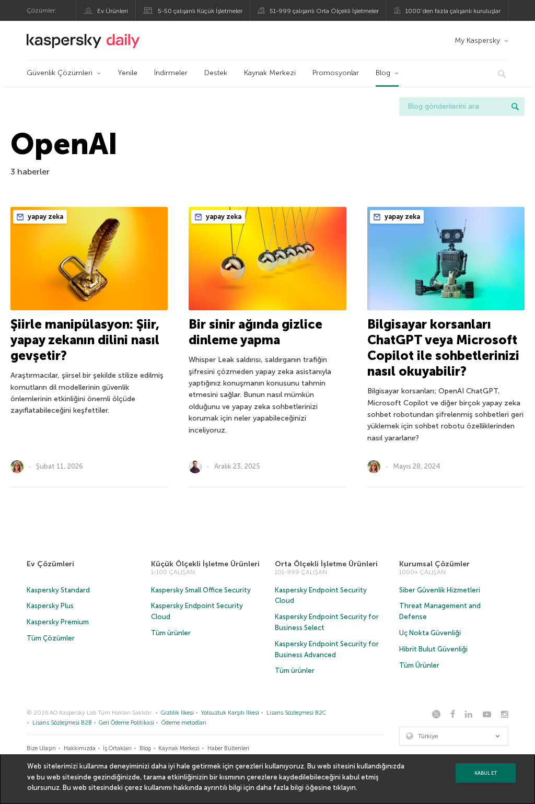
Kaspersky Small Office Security (201, 590)
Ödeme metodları (183, 722)
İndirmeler (171, 72)
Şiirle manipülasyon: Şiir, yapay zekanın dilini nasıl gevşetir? (84, 340)
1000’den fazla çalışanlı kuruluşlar (453, 11)
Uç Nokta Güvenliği (430, 633)
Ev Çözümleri (50, 564)
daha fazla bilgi (280, 787)
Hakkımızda (80, 748)
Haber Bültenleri (228, 748)
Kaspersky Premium (58, 622)
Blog (383, 72)
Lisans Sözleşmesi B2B (62, 722)
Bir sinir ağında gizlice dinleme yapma (255, 332)
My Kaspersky (477, 40)
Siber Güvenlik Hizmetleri (439, 590)
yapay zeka (44, 216)
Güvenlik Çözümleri (59, 72)
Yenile (127, 72)
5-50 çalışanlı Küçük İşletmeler (200, 11)
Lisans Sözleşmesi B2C (296, 712)
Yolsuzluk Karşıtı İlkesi (230, 712)
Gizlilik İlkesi (177, 712)
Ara (515, 106)
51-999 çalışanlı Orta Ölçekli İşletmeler (324, 11)
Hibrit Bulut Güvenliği (433, 649)
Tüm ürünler (171, 633)
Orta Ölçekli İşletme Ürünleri (326, 564)
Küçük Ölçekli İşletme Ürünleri (205, 564)
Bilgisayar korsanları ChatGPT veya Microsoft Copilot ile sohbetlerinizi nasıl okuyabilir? (443, 348)
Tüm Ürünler (419, 665)
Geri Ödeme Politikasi (126, 722)
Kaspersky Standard (58, 590)
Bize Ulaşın (41, 748)
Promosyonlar (335, 72)
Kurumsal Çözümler (434, 564)
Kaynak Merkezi (270, 72)
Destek (215, 72)
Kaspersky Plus (50, 606)
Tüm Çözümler (51, 638)
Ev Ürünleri (112, 11)
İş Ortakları (117, 748)
